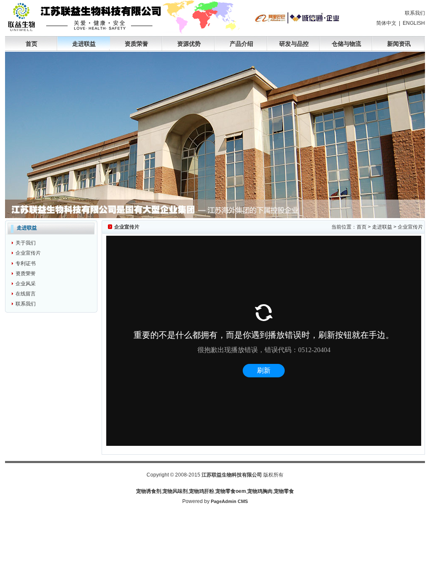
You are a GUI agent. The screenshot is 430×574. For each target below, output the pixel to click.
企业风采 (26, 284)
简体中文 (386, 23)
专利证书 (26, 263)
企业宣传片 (28, 253)
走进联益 (84, 43)
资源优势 (189, 43)
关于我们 (26, 243)
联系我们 (415, 13)
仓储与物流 (346, 43)
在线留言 (26, 294)
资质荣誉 (136, 43)
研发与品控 (294, 43)
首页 (31, 43)
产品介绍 (241, 43)
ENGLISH (414, 23)
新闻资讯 (399, 43)
